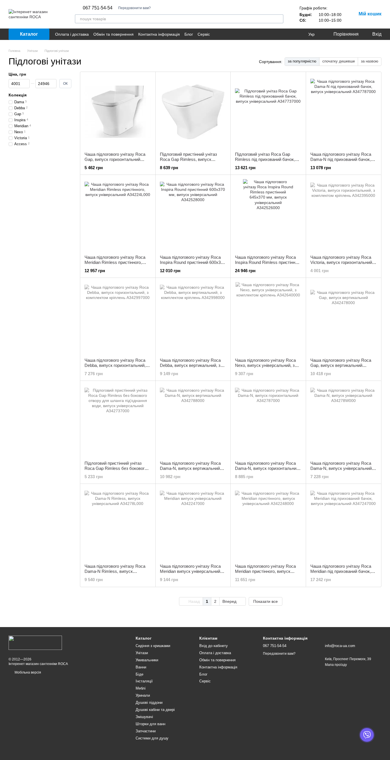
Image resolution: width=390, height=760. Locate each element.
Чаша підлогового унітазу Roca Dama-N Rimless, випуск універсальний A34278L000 (115, 571)
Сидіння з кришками (153, 646)
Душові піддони (149, 702)
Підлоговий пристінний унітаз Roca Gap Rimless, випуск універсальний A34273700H (188, 159)
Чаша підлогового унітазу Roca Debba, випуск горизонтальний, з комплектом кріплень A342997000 (117, 365)
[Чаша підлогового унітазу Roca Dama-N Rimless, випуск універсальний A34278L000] (118, 523)
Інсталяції (144, 681)
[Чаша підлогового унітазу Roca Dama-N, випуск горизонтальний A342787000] (268, 420)
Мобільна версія (27, 672)
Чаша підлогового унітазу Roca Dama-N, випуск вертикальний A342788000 (190, 468)
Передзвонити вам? (134, 8)
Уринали (143, 695)
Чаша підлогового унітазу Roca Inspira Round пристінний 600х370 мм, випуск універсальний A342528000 (192, 265)
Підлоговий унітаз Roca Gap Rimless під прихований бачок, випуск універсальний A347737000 (265, 162)
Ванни (141, 667)
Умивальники (147, 660)
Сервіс (204, 34)
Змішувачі (144, 717)
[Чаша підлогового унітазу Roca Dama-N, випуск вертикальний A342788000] (193, 420)
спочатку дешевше (338, 61)
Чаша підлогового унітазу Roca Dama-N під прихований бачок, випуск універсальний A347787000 (340, 162)
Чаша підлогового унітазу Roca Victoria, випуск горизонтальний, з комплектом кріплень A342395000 (343, 262)
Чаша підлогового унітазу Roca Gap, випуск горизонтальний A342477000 (115, 159)
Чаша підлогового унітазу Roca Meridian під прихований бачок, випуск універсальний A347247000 (340, 574)
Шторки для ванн (150, 724)
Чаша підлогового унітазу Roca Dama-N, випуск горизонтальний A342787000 (267, 468)
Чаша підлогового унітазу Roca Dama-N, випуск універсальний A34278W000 (341, 468)
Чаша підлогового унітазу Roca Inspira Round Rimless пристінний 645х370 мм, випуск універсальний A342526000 (267, 265)
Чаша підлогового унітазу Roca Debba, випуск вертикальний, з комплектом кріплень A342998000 (193, 365)
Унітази (142, 653)
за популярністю (302, 61)
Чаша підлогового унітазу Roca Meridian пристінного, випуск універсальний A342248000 (265, 571)
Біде (139, 674)
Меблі (141, 688)
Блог (188, 34)
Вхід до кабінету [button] (213, 646)
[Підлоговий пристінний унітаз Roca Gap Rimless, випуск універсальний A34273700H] (193, 111)
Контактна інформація (159, 34)
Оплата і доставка (72, 34)
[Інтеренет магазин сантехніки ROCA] (35, 642)
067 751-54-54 (97, 8)
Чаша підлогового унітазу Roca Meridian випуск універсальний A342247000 (190, 571)
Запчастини (146, 731)
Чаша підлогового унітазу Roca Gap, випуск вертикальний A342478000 (340, 365)
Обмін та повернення (113, 34)
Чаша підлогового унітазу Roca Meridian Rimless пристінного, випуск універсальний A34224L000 (115, 265)
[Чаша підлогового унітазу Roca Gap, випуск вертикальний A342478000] (343, 317)
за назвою (369, 61)
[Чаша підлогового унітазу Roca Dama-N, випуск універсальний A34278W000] (343, 420)
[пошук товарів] (279, 18)
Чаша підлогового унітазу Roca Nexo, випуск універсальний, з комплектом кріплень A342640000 (268, 365)
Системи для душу (152, 738)
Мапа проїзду (336, 665)
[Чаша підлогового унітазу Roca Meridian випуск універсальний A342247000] (193, 523)
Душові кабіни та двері (155, 710)
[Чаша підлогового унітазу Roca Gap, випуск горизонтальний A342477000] (118, 111)
